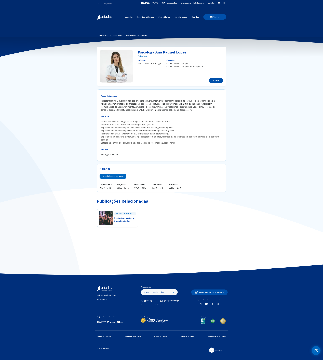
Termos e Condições (104, 336)
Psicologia (142, 56)
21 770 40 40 (149, 301)
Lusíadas (128, 17)
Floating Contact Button (316, 351)
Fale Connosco (198, 3)
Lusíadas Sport (172, 3)
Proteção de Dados (187, 336)
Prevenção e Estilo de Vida (126, 214)
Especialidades (180, 17)
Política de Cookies (160, 336)
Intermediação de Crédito (217, 336)
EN (224, 3)
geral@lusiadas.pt (171, 300)
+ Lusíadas (210, 3)
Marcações (214, 17)
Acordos (195, 17)
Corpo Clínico (164, 17)
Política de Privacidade (133, 336)
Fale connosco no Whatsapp (211, 292)
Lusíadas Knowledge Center (106, 295)
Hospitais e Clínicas (145, 17)
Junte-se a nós (186, 3)
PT (219, 3)
